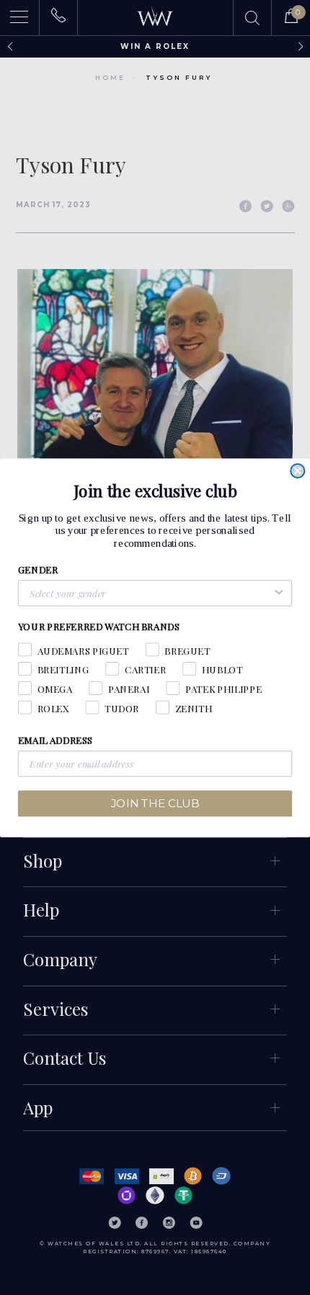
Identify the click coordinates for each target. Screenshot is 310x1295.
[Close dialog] (297, 470)
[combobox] (151, 593)
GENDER (38, 569)
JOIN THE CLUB (155, 802)
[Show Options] (278, 593)
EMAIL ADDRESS (55, 739)
